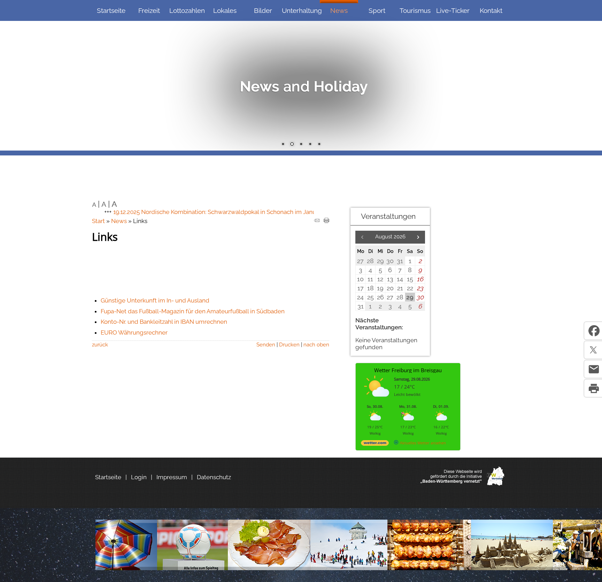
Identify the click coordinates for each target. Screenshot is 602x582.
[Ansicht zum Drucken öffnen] (326, 220)
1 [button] (283, 144)
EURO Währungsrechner (134, 332)
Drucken (289, 345)
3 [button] (301, 144)
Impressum (171, 477)
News (339, 10)
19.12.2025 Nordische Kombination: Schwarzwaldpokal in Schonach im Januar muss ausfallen (222, 211)
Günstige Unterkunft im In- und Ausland (155, 300)
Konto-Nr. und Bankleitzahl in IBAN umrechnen (164, 321)
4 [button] (310, 144)
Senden (265, 345)
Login (139, 477)
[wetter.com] (375, 444)
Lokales (225, 10)
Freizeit (149, 10)
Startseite (111, 10)
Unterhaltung (301, 10)
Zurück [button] (10, 75)
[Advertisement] (479, 263)
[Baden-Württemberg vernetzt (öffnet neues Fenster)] (462, 483)
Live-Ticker (453, 10)
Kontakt (491, 10)
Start (98, 220)
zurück (100, 345)
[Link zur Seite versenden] (316, 220)
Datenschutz (214, 477)
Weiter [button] (591, 75)
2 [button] (292, 144)
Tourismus (415, 10)
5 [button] (319, 144)
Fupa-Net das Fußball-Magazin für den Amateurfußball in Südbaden (193, 311)
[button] (418, 237)
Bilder (263, 10)
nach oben (316, 345)
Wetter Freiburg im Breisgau (408, 370)
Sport (377, 10)
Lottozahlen (187, 10)
